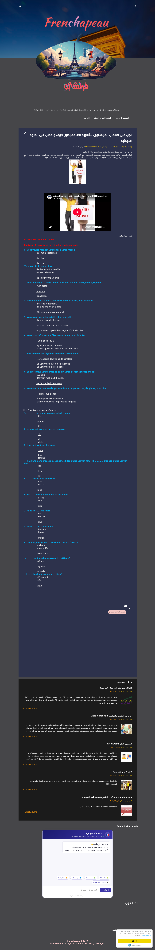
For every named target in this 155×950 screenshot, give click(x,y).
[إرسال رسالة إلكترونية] (125, 607)
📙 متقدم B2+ (62, 877)
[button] (24, 134)
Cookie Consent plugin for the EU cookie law (134, 945)
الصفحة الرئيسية (122, 118)
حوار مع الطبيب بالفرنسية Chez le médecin (111, 716)
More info (146, 936)
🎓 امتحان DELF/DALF (100, 882)
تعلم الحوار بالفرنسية (122, 772)
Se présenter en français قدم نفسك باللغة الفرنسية (107, 797)
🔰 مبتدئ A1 (104, 877)
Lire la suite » (30, 708)
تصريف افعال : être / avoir (119, 744)
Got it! (134, 940)
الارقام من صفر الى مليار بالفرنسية (116, 688)
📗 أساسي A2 (91, 877)
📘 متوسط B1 (76, 877)
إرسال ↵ (105, 890)
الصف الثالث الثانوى (117, 612)
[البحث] (20, 6)
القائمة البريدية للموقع (102, 118)
